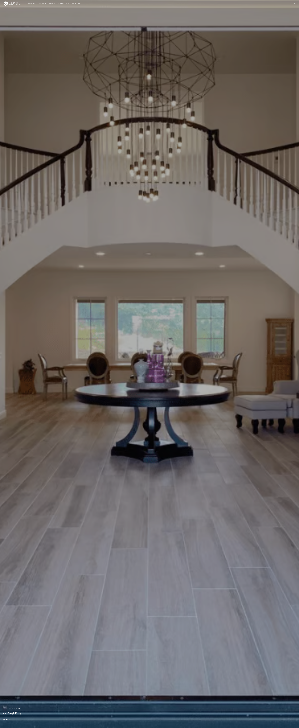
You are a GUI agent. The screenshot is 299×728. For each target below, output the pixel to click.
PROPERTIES (52, 3)
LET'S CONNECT (76, 3)
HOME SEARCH (42, 3)
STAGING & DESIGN (63, 3)
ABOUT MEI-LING (31, 3)
